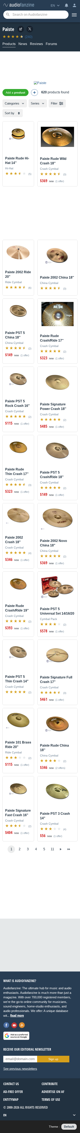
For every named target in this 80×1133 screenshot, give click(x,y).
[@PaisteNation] (29, 29)
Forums (51, 44)
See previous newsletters (20, 1068)
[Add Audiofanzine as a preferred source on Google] (16, 1036)
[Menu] (74, 14)
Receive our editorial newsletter (27, 1049)
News (22, 44)
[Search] (7, 15)
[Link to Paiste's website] (20, 29)
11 (52, 849)
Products (9, 44)
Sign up (53, 1059)
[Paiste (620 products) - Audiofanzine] (18, 5)
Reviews (36, 44)
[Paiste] (40, 83)
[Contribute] (34, 92)
